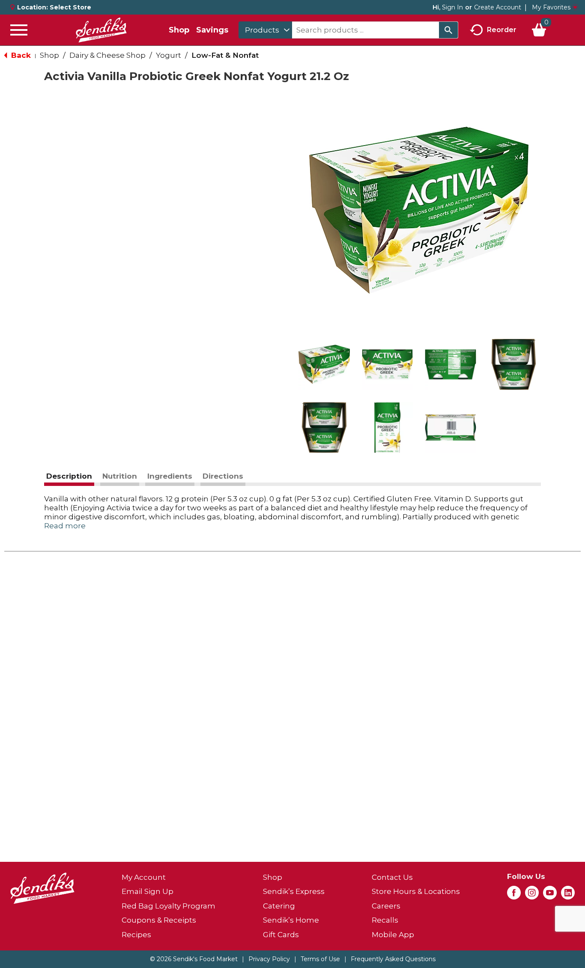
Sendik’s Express (294, 891)
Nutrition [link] (119, 476)
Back (20, 55)
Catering (279, 906)
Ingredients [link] (169, 476)
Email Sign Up (147, 891)
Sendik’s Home (291, 920)
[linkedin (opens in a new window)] (568, 895)
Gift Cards (281, 934)
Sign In (452, 7)
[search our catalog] (448, 30)
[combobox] (265, 30)
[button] (324, 364)
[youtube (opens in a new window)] (550, 895)
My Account (144, 877)
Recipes (136, 934)
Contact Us (392, 877)
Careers (386, 906)
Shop (179, 30)
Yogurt (168, 55)
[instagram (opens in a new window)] (532, 895)
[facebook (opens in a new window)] (514, 895)
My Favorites (551, 7)
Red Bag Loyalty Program (168, 906)
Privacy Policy (269, 959)
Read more (65, 525)
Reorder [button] (501, 29)
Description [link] (69, 476)
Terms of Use (320, 959)
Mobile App (393, 934)
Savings (212, 30)
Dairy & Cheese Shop (107, 55)
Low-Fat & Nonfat (225, 55)
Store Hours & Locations (416, 891)
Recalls (385, 920)
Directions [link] (223, 476)
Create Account (497, 7)
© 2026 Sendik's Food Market (194, 959)
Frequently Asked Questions (393, 959)
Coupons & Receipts (159, 920)
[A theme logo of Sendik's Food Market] (101, 30)
